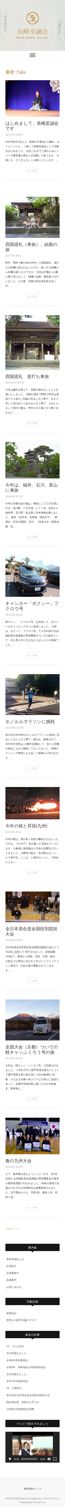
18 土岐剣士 (14, 1388)
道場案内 (11, 1279)
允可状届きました (16, 1353)
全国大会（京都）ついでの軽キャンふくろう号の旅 (31, 1049)
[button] (32, 1447)
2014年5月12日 (14, 1166)
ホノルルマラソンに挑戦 (30, 721)
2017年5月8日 (13, 255)
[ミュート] (49, 1459)
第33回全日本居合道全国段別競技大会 (28, 1395)
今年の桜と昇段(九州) (26, 825)
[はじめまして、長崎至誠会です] (32, 98)
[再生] (10, 1459)
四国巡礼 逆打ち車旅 (27, 376)
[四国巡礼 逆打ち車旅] (32, 342)
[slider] (29, 1459)
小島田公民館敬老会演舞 (20, 1409)
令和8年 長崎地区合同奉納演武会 (26, 1367)
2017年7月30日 (14, 134)
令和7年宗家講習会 (17, 1381)
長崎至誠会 (32, 32)
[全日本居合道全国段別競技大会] (32, 907)
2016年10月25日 (14, 382)
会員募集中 (12, 1272)
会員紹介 (11, 1265)
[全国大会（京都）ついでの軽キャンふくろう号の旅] (32, 1019)
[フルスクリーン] (55, 1459)
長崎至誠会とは (15, 1259)
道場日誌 (11, 1313)
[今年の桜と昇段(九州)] (32, 803)
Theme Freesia (50, 1498)
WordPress (40, 1502)
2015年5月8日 (13, 832)
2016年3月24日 (14, 614)
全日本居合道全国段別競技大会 (31, 931)
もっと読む (32, 170)
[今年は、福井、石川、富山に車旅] (32, 460)
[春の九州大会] (32, 1136)
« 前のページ (12, 1228)
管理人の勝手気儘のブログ (21, 1320)
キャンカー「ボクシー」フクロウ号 (32, 605)
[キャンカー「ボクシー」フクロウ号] (32, 576)
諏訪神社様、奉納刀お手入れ (22, 1402)
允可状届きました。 (17, 1374)
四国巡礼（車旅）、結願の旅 (31, 246)
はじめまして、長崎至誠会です (31, 125)
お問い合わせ (13, 1287)
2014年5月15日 (14, 1058)
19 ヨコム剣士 (15, 1346)
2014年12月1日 (14, 940)
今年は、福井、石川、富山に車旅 (31, 487)
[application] (32, 1447)
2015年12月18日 (14, 727)
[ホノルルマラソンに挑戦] (32, 694)
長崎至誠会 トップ (32, 1488)
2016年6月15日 (14, 496)
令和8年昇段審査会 (17, 1360)
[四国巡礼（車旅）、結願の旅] (32, 217)
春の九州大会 (18, 1160)
